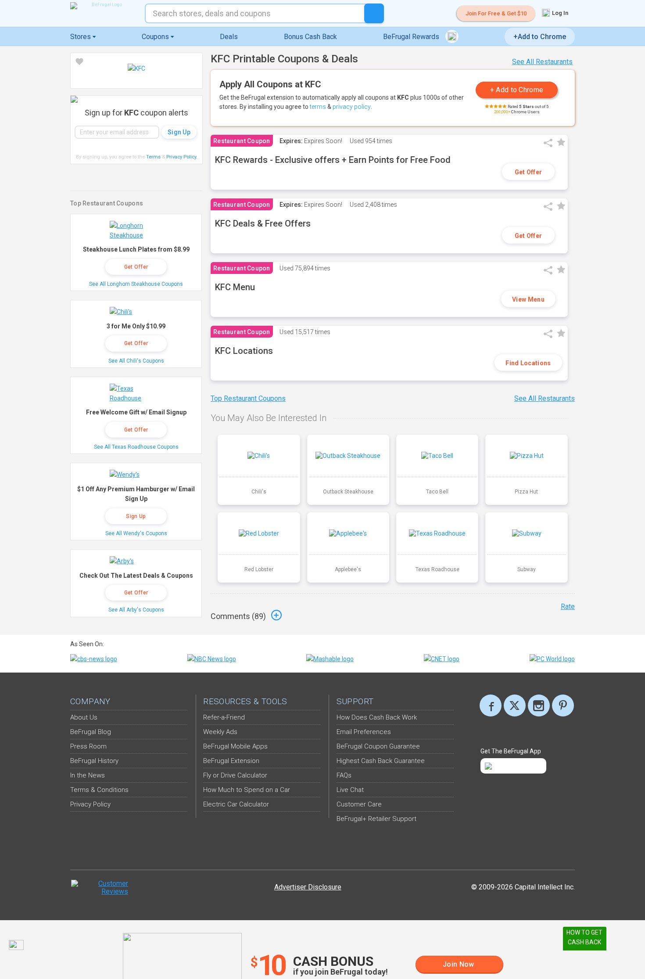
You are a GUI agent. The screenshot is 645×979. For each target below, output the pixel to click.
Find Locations (528, 363)
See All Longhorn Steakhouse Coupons (136, 284)
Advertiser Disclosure (307, 887)
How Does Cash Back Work (377, 717)
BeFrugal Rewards (412, 36)
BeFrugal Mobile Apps (235, 746)
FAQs (344, 775)
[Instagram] (539, 705)
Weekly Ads (220, 732)
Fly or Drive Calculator (235, 775)
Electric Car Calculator (236, 804)
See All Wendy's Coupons (136, 533)
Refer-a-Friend (224, 717)
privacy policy (352, 106)
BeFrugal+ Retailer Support (376, 819)
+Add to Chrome (539, 36)
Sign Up (136, 516)
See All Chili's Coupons (136, 361)
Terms (153, 157)
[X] (515, 705)
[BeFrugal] (103, 5)
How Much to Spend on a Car (246, 790)
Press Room (88, 746)
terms (318, 106)
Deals (229, 36)
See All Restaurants (542, 62)
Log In (559, 13)
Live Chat (350, 790)
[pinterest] (563, 705)
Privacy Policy (181, 157)
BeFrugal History (94, 761)
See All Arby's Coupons (136, 610)
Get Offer (528, 172)
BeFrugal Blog (90, 732)
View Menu (528, 299)
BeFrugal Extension (231, 761)
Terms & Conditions (99, 790)
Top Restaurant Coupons (248, 398)
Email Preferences (364, 732)
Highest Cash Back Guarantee (381, 761)
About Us (83, 717)
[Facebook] (491, 705)
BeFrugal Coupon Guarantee (378, 746)
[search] (374, 13)
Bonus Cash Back (310, 36)
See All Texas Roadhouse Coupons (136, 447)
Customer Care (359, 804)
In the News (87, 775)
